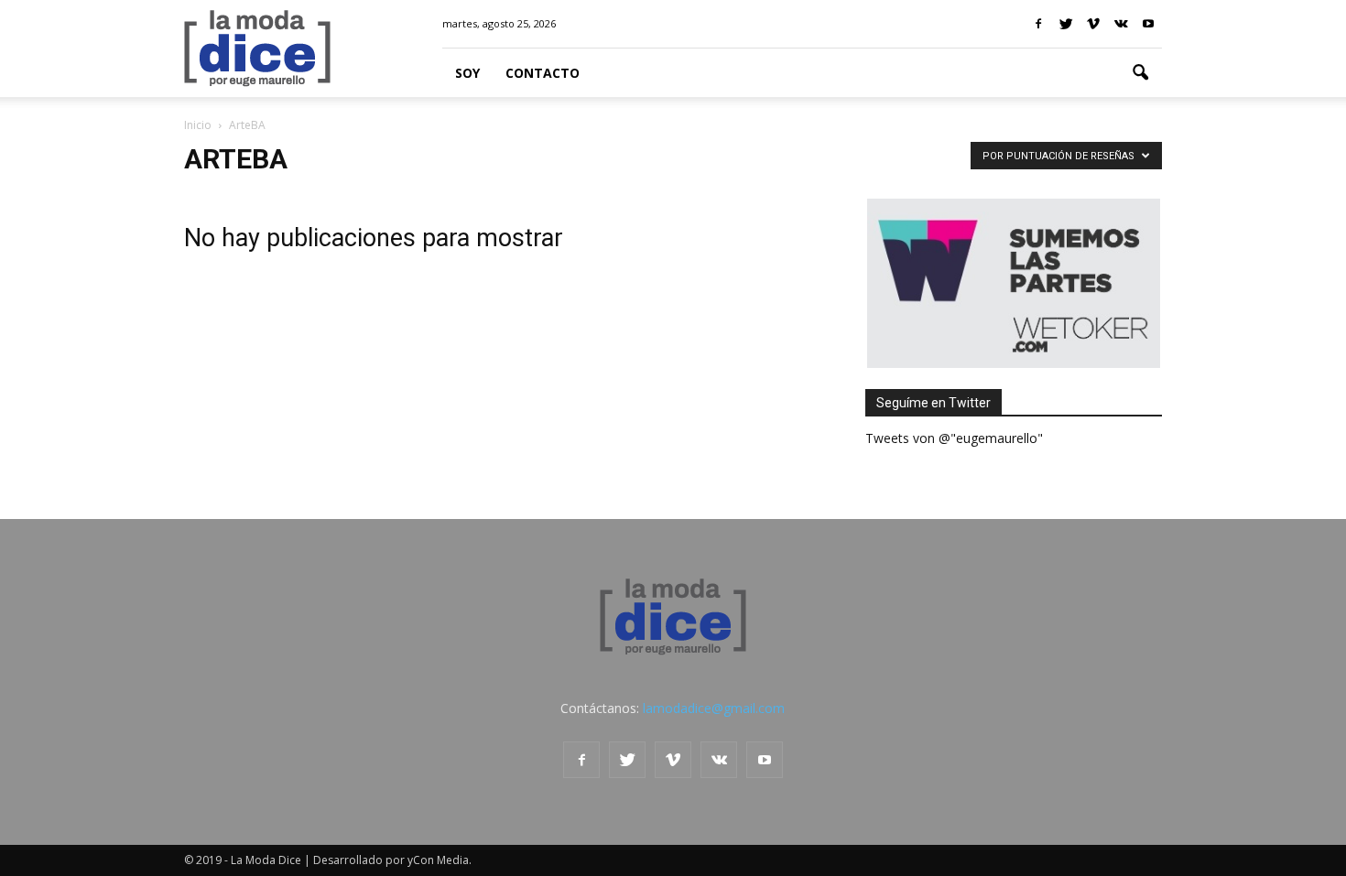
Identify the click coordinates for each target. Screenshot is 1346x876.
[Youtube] (1148, 24)
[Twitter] (1066, 24)
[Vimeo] (1093, 24)
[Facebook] (1038, 24)
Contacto (542, 72)
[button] (1140, 73)
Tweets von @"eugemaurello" (954, 438)
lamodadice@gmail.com (714, 708)
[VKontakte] (1120, 24)
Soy (467, 72)
